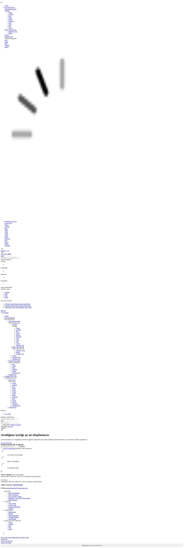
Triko (6, 232)
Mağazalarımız (12, 500)
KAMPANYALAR (11, 221)
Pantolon (11, 21)
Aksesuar (7, 245)
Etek (9, 23)
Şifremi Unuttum (16, 425)
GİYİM (7, 11)
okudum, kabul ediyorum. (17, 448)
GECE (7, 35)
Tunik (10, 18)
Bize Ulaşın (4, 537)
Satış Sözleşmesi (13, 515)
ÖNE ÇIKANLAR (10, 30)
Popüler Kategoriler (14, 361)
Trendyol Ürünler (6, 543)
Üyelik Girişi (12, 505)
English (3, 251)
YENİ (6, 6)
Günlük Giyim (12, 31)
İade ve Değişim (13, 495)
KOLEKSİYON (10, 7)
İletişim (10, 514)
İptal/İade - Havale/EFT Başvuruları (19, 498)
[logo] (92, 2)
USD (2, 254)
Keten (10, 33)
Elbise (10, 12)
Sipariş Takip (25, 537)
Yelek (6, 230)
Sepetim (10, 508)
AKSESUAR (9, 37)
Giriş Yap (4, 426)
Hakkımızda (12, 512)
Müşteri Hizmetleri (14, 493)
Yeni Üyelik (12, 503)
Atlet (9, 25)
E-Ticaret (87, 545)
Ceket (10, 28)
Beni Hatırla (7, 425)
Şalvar (6, 242)
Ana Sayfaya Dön (6, 443)
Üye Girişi (8, 414)
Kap (9, 26)
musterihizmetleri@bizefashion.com (17, 488)
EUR (5, 254)
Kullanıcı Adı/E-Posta (7, 417)
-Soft (83, 545)
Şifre (2, 421)
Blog (9, 537)
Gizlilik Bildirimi (13, 517)
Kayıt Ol (10, 426)
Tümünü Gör (20, 345)
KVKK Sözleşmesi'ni (9, 448)
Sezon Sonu (8, 223)
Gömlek (10, 14)
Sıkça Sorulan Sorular (15, 496)
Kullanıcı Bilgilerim (14, 507)
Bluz (9, 16)
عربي (7, 251)
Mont (6, 237)
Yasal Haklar (12, 519)
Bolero (10, 19)
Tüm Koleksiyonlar (10, 9)
